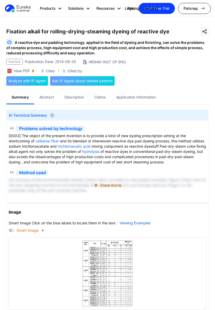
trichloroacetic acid (74, 146)
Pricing (133, 8)
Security (151, 8)
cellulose (42, 141)
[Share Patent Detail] (204, 31)
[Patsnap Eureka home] (17, 8)
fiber (55, 141)
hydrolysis (90, 151)
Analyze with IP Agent (27, 81)
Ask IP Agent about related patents (82, 81)
